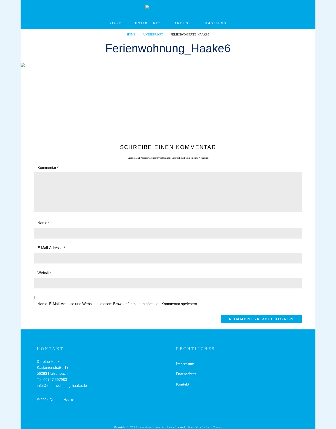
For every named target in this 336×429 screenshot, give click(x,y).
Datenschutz (186, 374)
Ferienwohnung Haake (148, 427)
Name (43, 223)
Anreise (182, 23)
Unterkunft (147, 23)
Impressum (185, 363)
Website (44, 273)
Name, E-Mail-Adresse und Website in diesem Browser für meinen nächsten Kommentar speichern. (117, 304)
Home (131, 34)
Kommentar (48, 168)
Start (115, 23)
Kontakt (182, 384)
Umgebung (216, 23)
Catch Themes (214, 427)
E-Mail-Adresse (51, 248)
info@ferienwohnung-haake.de (62, 386)
